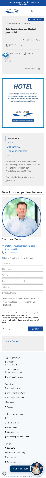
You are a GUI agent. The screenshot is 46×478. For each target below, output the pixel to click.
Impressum (11, 457)
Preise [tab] (10, 155)
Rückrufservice (12, 432)
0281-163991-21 (12, 249)
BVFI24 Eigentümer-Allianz (18, 437)
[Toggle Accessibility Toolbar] (5, 55)
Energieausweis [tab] (14, 147)
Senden (35, 329)
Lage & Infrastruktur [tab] (17, 151)
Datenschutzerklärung (16, 452)
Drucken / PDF (30, 69)
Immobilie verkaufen (15, 397)
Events (9, 418)
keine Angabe (10, 258)
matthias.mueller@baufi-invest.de (20, 246)
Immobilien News (13, 388)
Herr (30, 258)
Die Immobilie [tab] (13, 138)
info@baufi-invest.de (15, 377)
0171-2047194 (11, 252)
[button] (4, 473)
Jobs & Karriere (12, 423)
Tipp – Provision (13, 427)
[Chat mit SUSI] (37, 469)
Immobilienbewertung (15, 393)
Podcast (9, 407)
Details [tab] (10, 142)
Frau (22, 258)
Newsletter (11, 402)
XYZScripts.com (36, 476)
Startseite (11, 448)
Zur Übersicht (14, 341)
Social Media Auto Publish (14, 476)
